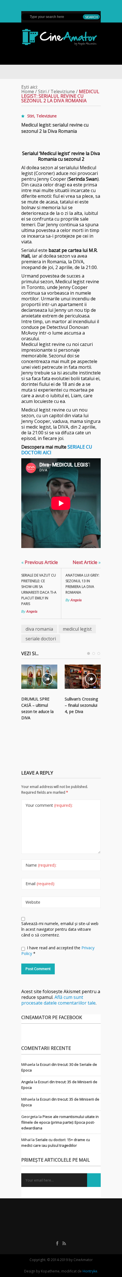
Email (40, 883)
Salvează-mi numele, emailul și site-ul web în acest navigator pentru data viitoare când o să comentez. (59, 929)
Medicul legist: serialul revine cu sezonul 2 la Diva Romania (55, 128)
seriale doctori (41, 639)
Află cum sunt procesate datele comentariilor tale (58, 1000)
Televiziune (63, 91)
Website (33, 902)
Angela (31, 612)
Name (41, 865)
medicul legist (77, 629)
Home (27, 91)
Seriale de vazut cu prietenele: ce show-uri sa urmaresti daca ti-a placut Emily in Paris (38, 589)
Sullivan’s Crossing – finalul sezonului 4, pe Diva (81, 705)
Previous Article (39, 562)
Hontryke (90, 1271)
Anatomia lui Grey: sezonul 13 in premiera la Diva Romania (82, 584)
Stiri (42, 91)
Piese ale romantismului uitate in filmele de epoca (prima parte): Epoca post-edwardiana (60, 1122)
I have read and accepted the (57, 950)
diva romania (39, 629)
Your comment (49, 805)
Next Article (87, 562)
